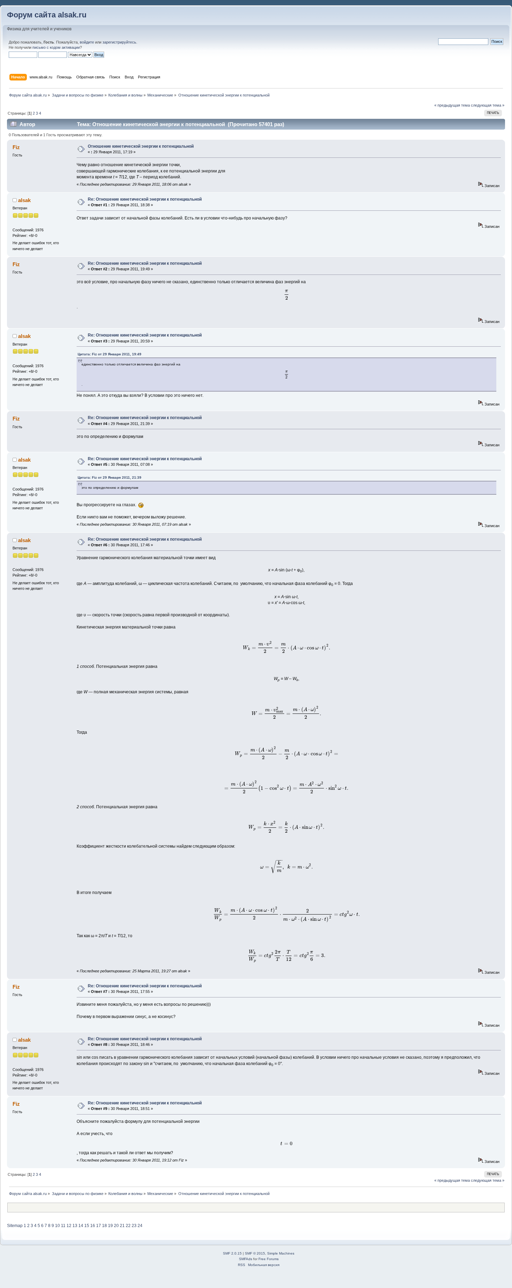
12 (69, 1225)
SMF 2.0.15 (232, 1253)
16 (92, 1225)
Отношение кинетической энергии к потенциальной (141, 146)
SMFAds (245, 1259)
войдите (87, 42)
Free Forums (268, 1259)
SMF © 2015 (255, 1253)
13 (74, 1225)
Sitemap (15, 1225)
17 (98, 1225)
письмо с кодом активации (56, 47)
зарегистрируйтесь (119, 42)
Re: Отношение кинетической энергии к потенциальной (145, 199)
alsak (24, 200)
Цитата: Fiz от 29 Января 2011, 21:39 (109, 477)
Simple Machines (280, 1253)
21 (122, 1225)
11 (63, 1225)
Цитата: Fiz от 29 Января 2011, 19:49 (109, 354)
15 (86, 1225)
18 (104, 1225)
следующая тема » (487, 105)
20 (116, 1225)
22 (128, 1225)
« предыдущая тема (452, 105)
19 (110, 1225)
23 (134, 1225)
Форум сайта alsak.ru (46, 14)
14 (80, 1225)
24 (140, 1225)
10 (57, 1225)
